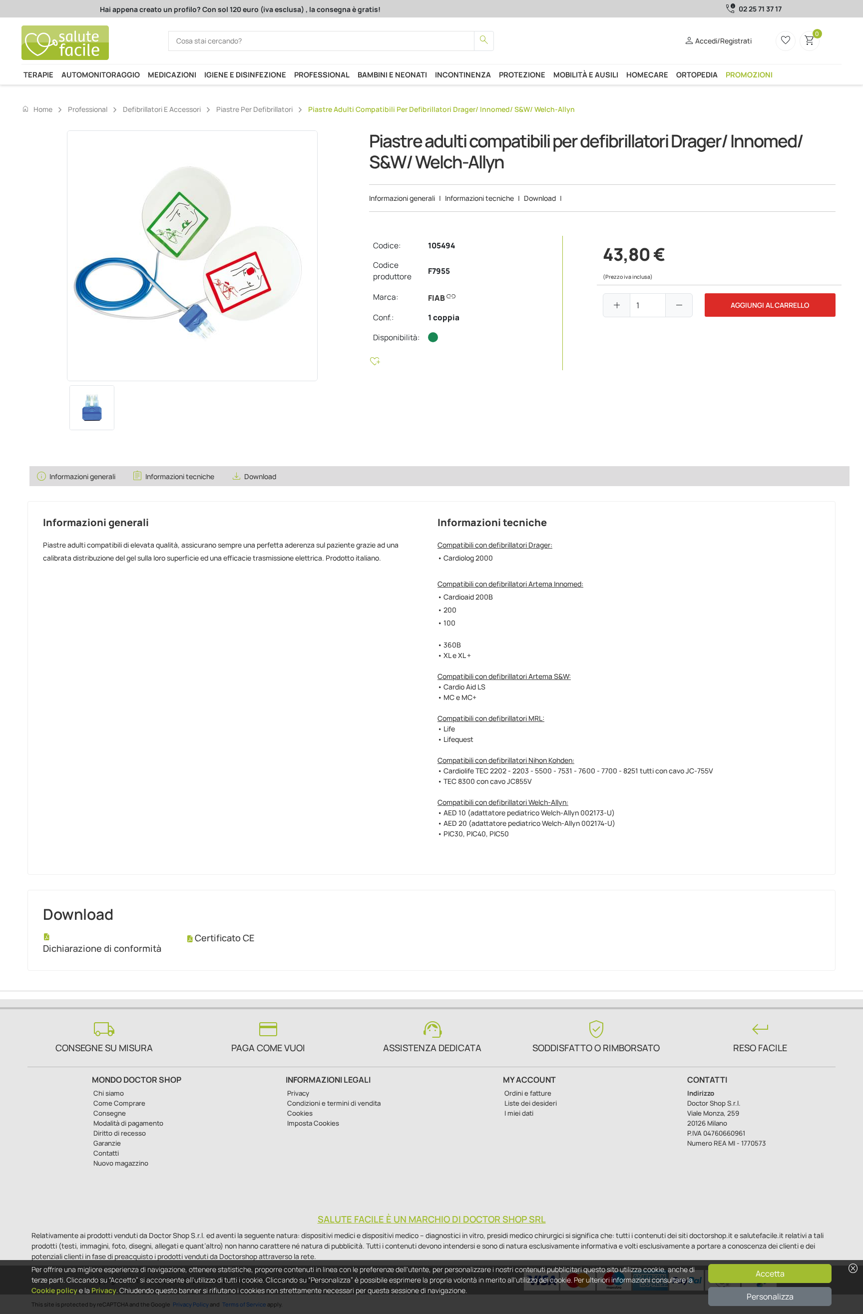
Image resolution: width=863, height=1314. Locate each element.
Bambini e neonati (392, 74)
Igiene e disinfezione (245, 74)
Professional (322, 74)
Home (36, 109)
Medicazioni (172, 74)
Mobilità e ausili (585, 74)
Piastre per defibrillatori (254, 109)
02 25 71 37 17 (760, 8)
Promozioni (749, 74)
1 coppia (443, 317)
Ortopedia (697, 74)
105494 (441, 245)
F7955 (439, 271)
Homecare (647, 74)
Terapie (38, 74)
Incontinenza (463, 74)
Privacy (103, 1290)
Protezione (522, 74)
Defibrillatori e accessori (162, 109)
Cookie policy (54, 1290)
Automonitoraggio (100, 74)
